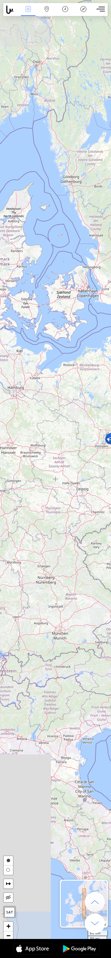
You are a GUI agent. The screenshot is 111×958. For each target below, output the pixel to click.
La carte (46, 13)
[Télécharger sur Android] (80, 949)
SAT (9, 912)
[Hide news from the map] (8, 897)
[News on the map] (11, 9)
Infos (28, 13)
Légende (83, 13)
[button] (8, 926)
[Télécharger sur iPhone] (33, 949)
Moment (65, 13)
